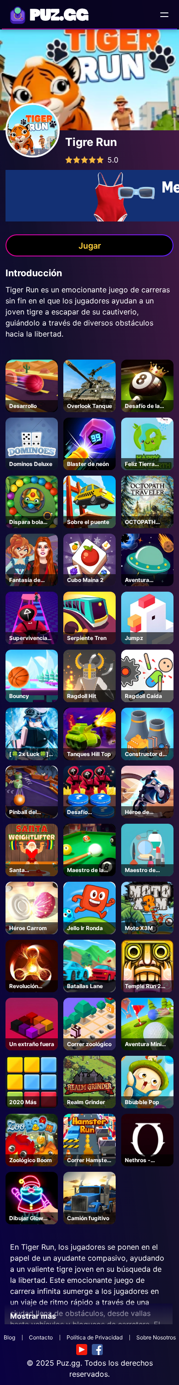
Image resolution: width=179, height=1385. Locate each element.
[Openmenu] (164, 15)
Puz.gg (68, 1363)
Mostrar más (33, 1316)
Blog (9, 1337)
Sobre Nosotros (156, 1337)
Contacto (41, 1337)
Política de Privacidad (95, 1337)
